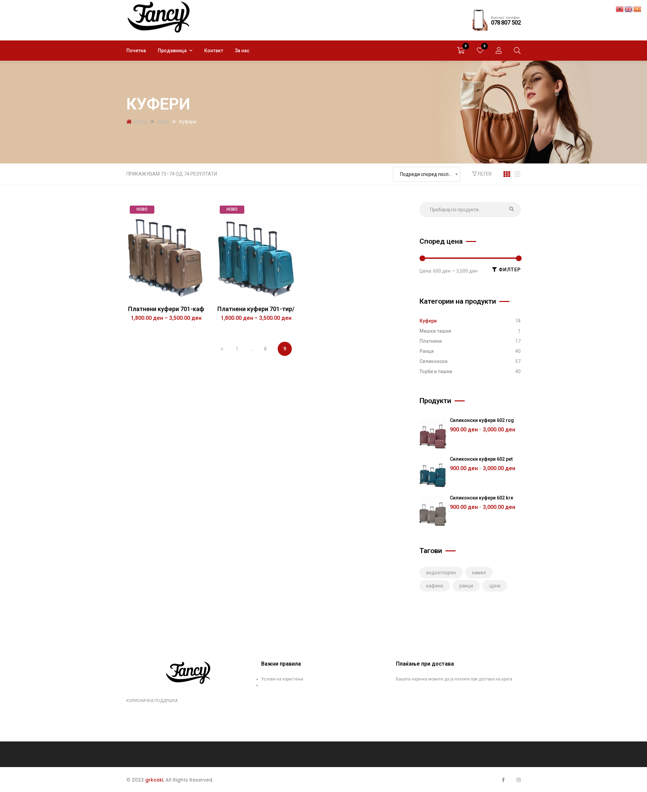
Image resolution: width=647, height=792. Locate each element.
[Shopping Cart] (461, 50)
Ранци (427, 351)
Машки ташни (435, 331)
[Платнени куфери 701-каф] (166, 249)
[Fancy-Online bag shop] (159, 17)
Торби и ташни (436, 371)
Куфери (428, 321)
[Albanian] (620, 8)
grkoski (154, 779)
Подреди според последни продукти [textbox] (430, 174)
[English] (628, 8)
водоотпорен (441, 572)
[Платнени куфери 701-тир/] (256, 249)
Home (140, 121)
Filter (484, 174)
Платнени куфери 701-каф (166, 308)
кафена (434, 585)
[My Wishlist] (480, 50)
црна (494, 585)
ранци (466, 585)
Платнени (431, 341)
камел (479, 572)
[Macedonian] (637, 8)
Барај (511, 209)
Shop (163, 121)
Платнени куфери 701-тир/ (256, 308)
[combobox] (426, 174)
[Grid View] (506, 174)
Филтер (510, 269)
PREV (222, 349)
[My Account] (499, 50)
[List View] (518, 174)
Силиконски (434, 361)
